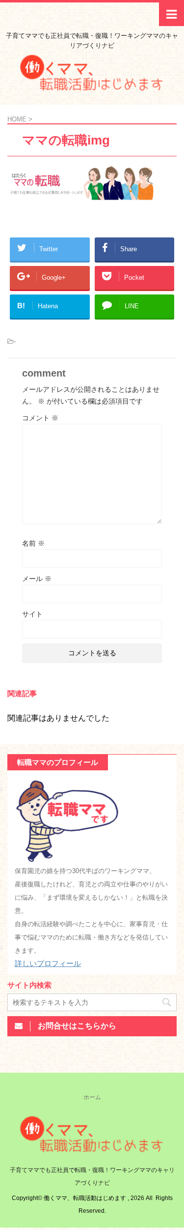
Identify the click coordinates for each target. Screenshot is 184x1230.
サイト (32, 614)
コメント (40, 418)
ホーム (92, 1097)
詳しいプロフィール (48, 963)
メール (37, 579)
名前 (33, 543)
